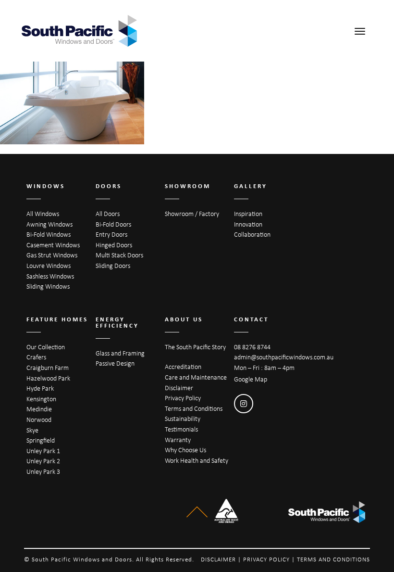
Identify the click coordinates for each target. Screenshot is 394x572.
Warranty (178, 439)
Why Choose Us (185, 449)
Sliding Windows (48, 286)
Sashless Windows (50, 276)
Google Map (250, 379)
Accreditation (183, 366)
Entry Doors (111, 234)
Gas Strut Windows (51, 255)
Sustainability (182, 418)
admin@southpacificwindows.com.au (283, 357)
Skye (32, 430)
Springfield (40, 440)
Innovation (248, 224)
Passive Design (115, 363)
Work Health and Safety (196, 460)
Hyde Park (40, 388)
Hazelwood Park (48, 378)
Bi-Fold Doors (113, 224)
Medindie (39, 409)
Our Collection (45, 347)
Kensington (41, 398)
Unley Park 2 (43, 461)
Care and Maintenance (196, 377)
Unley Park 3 (43, 471)
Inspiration (248, 213)
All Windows (42, 213)
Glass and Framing (120, 353)
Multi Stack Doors (119, 255)
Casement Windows (53, 245)
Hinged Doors (114, 245)
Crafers (36, 357)
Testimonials (181, 429)
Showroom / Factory (192, 213)
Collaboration (252, 234)
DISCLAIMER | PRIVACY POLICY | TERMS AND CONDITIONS (285, 559)
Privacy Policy (183, 398)
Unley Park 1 (43, 450)
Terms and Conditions (193, 408)
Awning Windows (49, 224)
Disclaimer (179, 387)
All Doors (108, 213)
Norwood (38, 419)
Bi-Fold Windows (48, 234)
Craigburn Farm (47, 367)
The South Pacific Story (195, 347)
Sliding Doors (113, 265)
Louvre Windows (48, 265)
